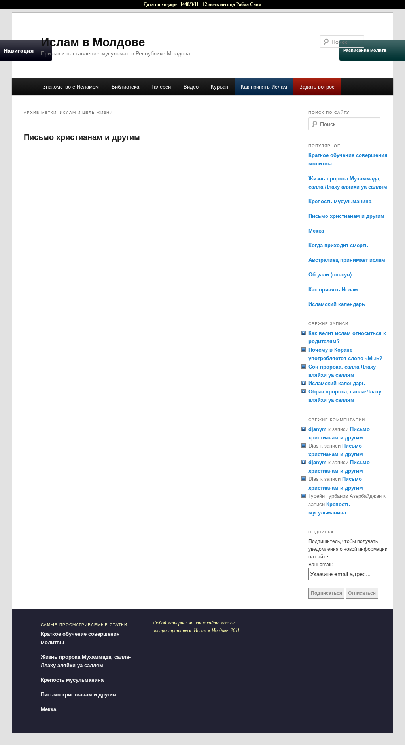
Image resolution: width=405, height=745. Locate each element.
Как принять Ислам (264, 86)
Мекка (316, 230)
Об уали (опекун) (330, 274)
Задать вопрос (317, 86)
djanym (317, 429)
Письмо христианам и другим (82, 136)
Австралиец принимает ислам (346, 259)
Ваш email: (320, 564)
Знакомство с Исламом (71, 86)
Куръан (219, 86)
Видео (191, 86)
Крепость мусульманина (339, 201)
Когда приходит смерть (338, 245)
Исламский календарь (336, 304)
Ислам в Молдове (93, 41)
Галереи (161, 86)
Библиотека (125, 86)
